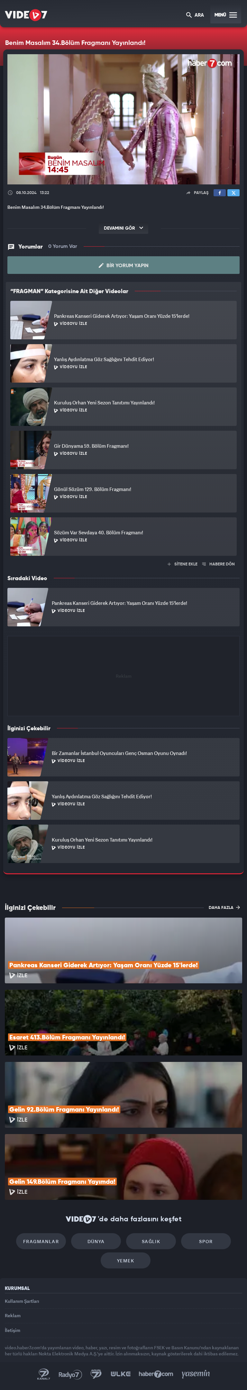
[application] (123, 695)
